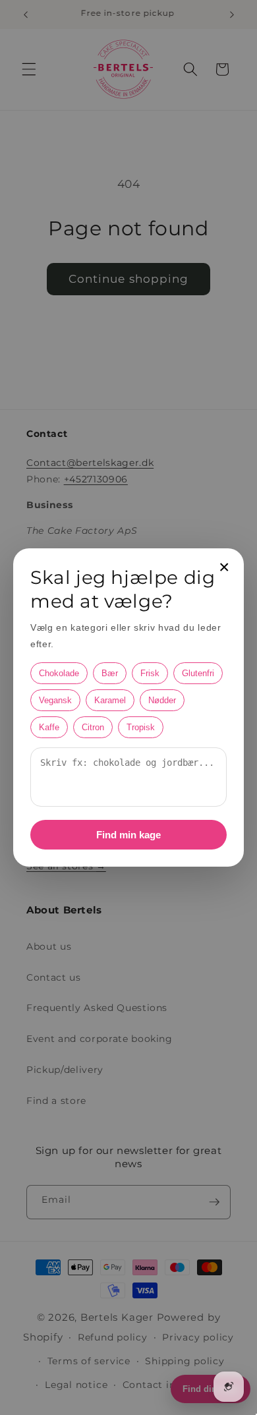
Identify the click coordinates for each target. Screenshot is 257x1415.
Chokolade (59, 673)
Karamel (110, 700)
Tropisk (141, 727)
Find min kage (128, 834)
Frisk (149, 673)
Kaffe (49, 727)
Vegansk (55, 700)
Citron (93, 727)
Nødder (162, 700)
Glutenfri (198, 673)
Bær (109, 673)
